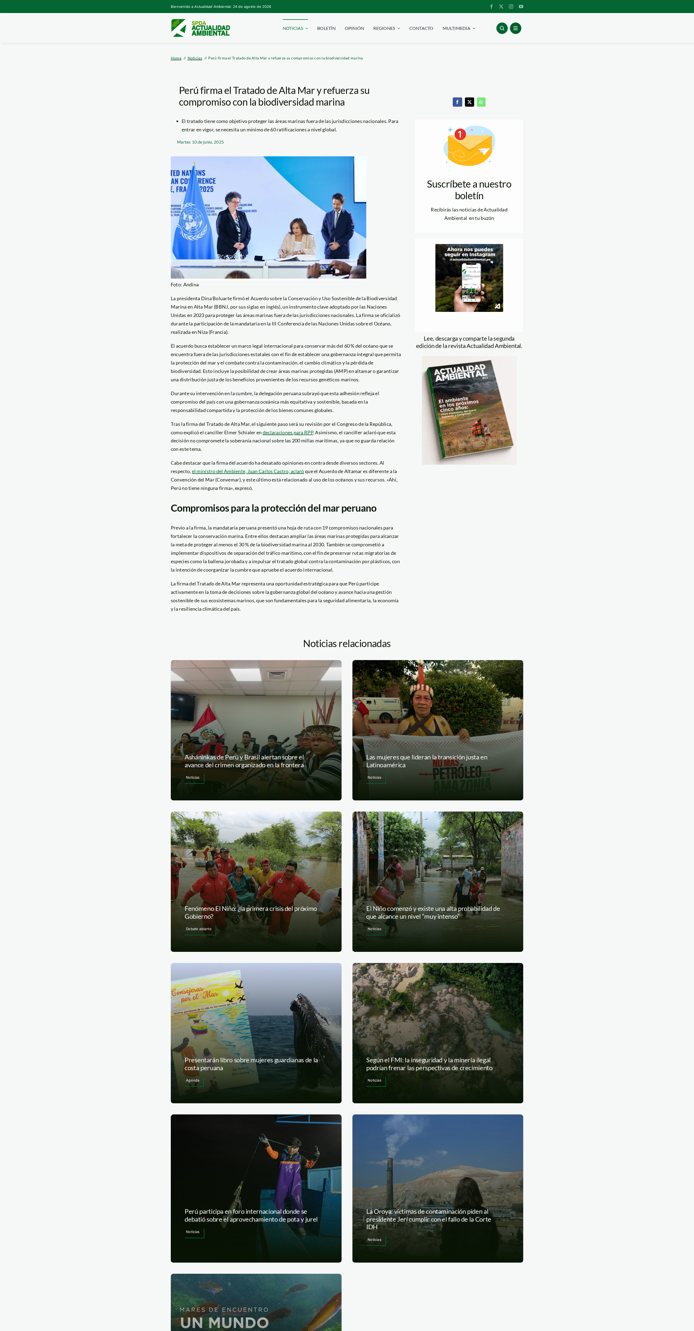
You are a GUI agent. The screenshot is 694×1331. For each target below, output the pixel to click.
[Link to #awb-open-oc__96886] (502, 28)
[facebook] (491, 6)
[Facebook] (457, 102)
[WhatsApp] (481, 102)
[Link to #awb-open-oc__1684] (515, 28)
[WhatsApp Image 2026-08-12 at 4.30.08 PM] (469, 359)
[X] (469, 102)
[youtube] (521, 6)
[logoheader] (200, 21)
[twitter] (501, 6)
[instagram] (511, 6)
